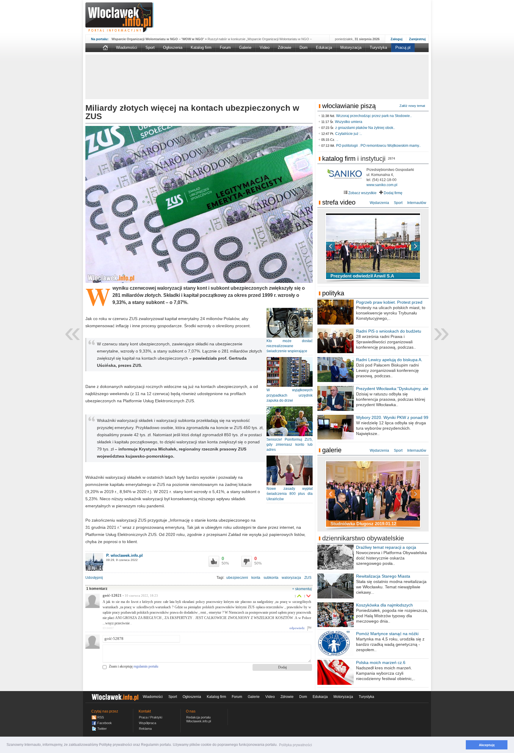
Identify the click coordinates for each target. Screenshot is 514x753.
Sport (150, 47)
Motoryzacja (350, 47)
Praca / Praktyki (150, 717)
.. (337, 140)
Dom (304, 47)
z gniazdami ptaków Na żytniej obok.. (365, 128)
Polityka (333, 293)
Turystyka (378, 47)
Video (264, 47)
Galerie (245, 47)
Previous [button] (341, 246)
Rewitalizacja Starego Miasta (383, 576)
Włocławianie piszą (349, 106)
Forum (225, 47)
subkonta (271, 578)
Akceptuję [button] (487, 745)
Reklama (145, 728)
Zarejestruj (417, 39)
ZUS (307, 578)
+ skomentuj (302, 589)
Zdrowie (284, 47)
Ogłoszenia (172, 47)
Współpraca (147, 723)
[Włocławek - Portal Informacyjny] (119, 17)
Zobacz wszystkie (362, 193)
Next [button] (405, 246)
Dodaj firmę (392, 193)
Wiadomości (126, 47)
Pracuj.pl (402, 47)
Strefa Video (338, 202)
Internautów (416, 203)
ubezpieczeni (237, 578)
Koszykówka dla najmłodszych (384, 605)
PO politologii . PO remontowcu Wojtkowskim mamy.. (378, 146)
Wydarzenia (379, 203)
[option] (373, 246)
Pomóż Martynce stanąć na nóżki (387, 633)
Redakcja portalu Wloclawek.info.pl (198, 719)
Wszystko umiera (348, 122)
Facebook (104, 723)
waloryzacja (291, 578)
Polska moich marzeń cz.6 (380, 662)
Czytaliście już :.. (348, 134)
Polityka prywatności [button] (295, 745)
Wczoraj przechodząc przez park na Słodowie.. (374, 116)
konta (255, 578)
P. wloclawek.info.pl (124, 555)
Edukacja (324, 47)
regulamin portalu (146, 666)
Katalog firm (201, 47)
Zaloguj (396, 39)
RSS (100, 717)
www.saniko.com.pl (381, 185)
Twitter (102, 728)
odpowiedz (297, 628)
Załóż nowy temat (412, 105)
